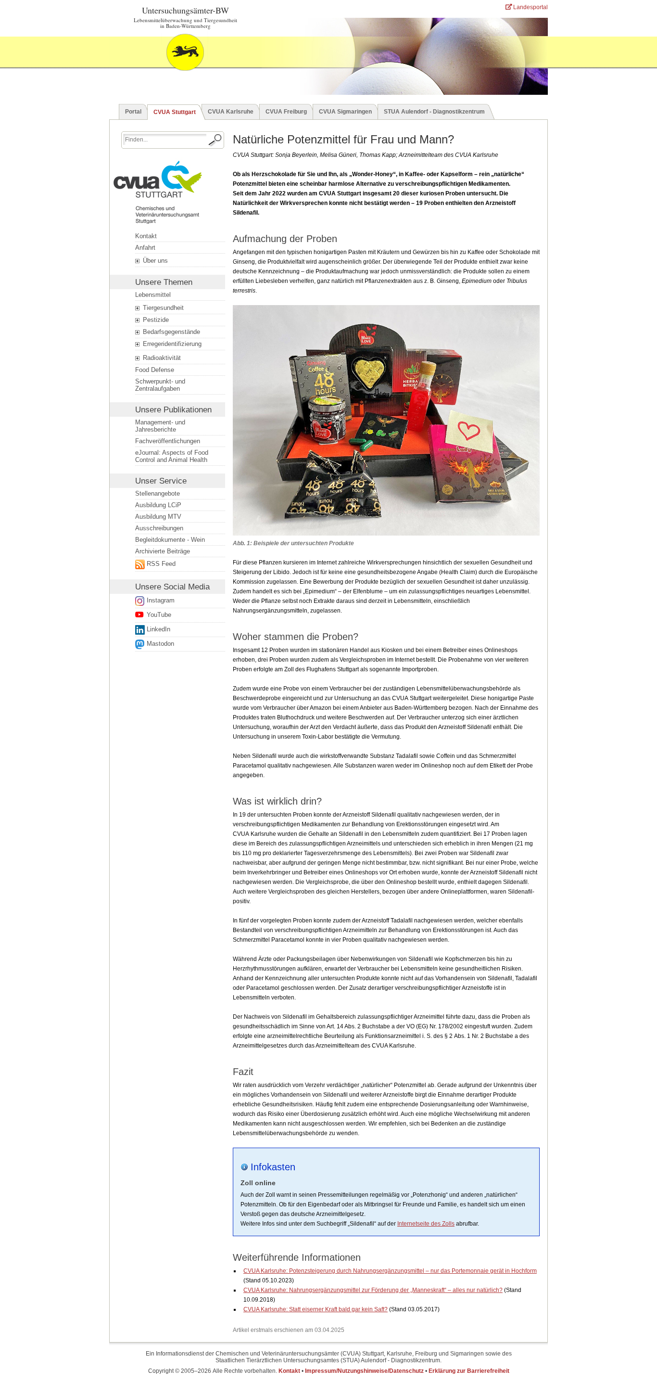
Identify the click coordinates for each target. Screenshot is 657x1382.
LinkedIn (158, 629)
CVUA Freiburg (286, 111)
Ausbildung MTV (158, 516)
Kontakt (146, 236)
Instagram (161, 600)
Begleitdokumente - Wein (170, 539)
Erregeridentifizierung (171, 343)
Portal (133, 111)
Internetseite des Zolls (426, 1223)
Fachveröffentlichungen (167, 441)
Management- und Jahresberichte (160, 426)
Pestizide (155, 319)
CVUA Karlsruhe (230, 111)
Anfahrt (145, 247)
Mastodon (160, 643)
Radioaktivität (161, 357)
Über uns (154, 260)
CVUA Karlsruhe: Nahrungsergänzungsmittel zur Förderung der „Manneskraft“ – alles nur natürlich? (373, 1290)
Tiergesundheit (162, 307)
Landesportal (530, 7)
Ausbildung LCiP (158, 505)
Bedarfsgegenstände (170, 331)
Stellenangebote (157, 493)
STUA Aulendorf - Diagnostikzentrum (434, 111)
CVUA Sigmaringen (345, 111)
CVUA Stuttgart (174, 112)
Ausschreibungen (159, 528)
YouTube (159, 614)
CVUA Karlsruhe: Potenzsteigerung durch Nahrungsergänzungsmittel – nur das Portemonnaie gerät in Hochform (390, 1270)
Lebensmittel (153, 294)
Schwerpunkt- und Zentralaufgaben (160, 385)
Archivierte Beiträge (162, 551)
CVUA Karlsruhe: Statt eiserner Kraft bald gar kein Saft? (315, 1309)
